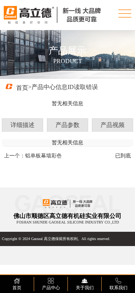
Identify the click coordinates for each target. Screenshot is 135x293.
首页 (22, 88)
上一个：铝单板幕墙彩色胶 (32, 156)
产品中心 (44, 87)
